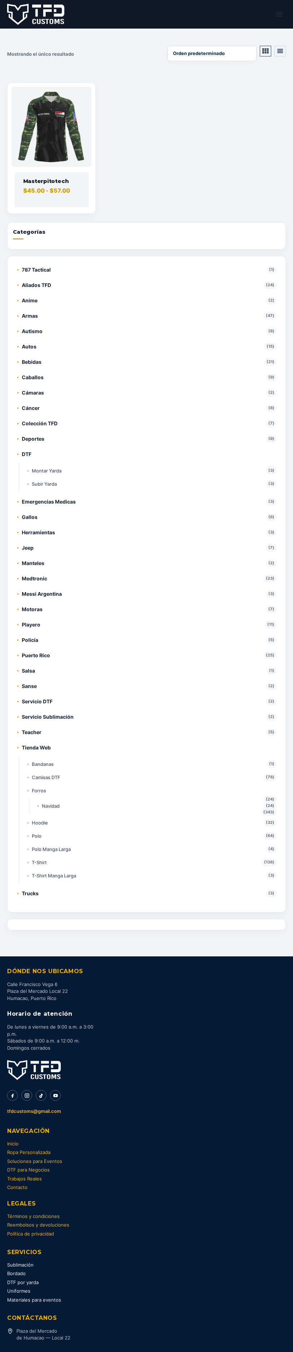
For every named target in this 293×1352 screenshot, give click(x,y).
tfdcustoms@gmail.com (34, 1111)
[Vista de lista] (280, 51)
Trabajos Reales (24, 1179)
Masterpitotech (46, 181)
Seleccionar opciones (49, 208)
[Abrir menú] (279, 14)
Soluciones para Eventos (34, 1161)
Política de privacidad (30, 1234)
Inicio (13, 1144)
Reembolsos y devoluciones (38, 1225)
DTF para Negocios (28, 1170)
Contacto (17, 1187)
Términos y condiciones (33, 1216)
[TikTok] (41, 1095)
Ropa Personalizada (28, 1152)
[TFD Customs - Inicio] (34, 1070)
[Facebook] (12, 1095)
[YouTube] (55, 1095)
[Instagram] (26, 1095)
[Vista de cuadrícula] (265, 51)
